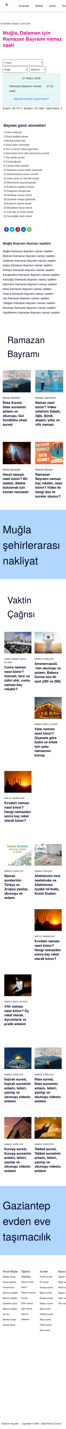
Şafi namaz (26, 1308)
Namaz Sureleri (11, 397)
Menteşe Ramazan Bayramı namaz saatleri (29, 307)
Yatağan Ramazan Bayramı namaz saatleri (29, 303)
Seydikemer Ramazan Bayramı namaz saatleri (31, 312)
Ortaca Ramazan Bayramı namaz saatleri (28, 293)
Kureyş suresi (46, 1287)
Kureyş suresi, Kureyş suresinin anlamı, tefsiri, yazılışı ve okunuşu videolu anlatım (17, 1159)
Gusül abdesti (9, 1281)
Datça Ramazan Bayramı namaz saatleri (27, 265)
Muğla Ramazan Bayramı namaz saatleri (28, 251)
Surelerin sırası (10, 1303)
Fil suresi (44, 1281)
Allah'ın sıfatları (10, 1308)
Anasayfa (24, 5)
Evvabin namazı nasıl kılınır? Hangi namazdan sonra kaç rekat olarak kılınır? (17, 811)
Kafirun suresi (46, 1303)
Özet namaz (27, 1303)
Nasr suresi (45, 1308)
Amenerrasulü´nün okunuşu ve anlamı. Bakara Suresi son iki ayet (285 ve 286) (48, 672)
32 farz (6, 1314)
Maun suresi (46, 1292)
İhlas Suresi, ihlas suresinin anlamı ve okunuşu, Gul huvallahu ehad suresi (15, 413)
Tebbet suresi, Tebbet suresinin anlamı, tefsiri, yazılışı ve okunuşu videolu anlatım (48, 1159)
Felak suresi (46, 1324)
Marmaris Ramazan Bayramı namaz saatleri (30, 284)
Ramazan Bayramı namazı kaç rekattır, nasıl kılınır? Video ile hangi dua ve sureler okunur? (48, 485)
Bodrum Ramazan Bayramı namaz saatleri (29, 256)
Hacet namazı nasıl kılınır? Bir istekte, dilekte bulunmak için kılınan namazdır (16, 483)
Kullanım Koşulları (10, 1423)
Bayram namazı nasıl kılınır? (31, 98)
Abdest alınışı (9, 1276)
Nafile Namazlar (11, 469)
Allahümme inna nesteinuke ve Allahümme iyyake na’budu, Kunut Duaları (47, 884)
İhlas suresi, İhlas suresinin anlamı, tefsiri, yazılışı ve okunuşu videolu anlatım (48, 1090)
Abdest (39, 5)
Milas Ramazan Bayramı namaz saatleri (27, 289)
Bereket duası (9, 1319)
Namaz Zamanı (54, 1423)
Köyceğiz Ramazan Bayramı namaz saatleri (29, 279)
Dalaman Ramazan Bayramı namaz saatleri (29, 260)
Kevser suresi (46, 1298)
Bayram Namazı (44, 469)
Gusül (52, 5)
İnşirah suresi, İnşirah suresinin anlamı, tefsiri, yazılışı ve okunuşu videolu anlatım (17, 1090)
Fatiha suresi (46, 1276)
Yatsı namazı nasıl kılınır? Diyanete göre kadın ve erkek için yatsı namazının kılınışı (46, 742)
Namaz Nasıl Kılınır (46, 724)
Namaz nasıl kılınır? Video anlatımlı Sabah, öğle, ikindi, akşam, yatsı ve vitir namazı (48, 413)
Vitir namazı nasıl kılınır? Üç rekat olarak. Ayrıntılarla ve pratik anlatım (16, 1015)
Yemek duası (9, 1324)
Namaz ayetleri (10, 1298)
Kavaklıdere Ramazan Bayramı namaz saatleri (31, 274)
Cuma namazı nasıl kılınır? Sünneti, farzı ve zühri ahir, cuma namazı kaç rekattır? (17, 678)
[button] (24, 5)
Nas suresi (45, 1330)
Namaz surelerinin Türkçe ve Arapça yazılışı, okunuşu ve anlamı (16, 886)
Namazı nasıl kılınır (45, 397)
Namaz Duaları (43, 871)
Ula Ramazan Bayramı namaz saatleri (26, 298)
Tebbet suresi (46, 1314)
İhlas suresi (45, 1319)
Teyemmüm (8, 1287)
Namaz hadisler (10, 1292)
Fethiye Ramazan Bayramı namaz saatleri (28, 270)
